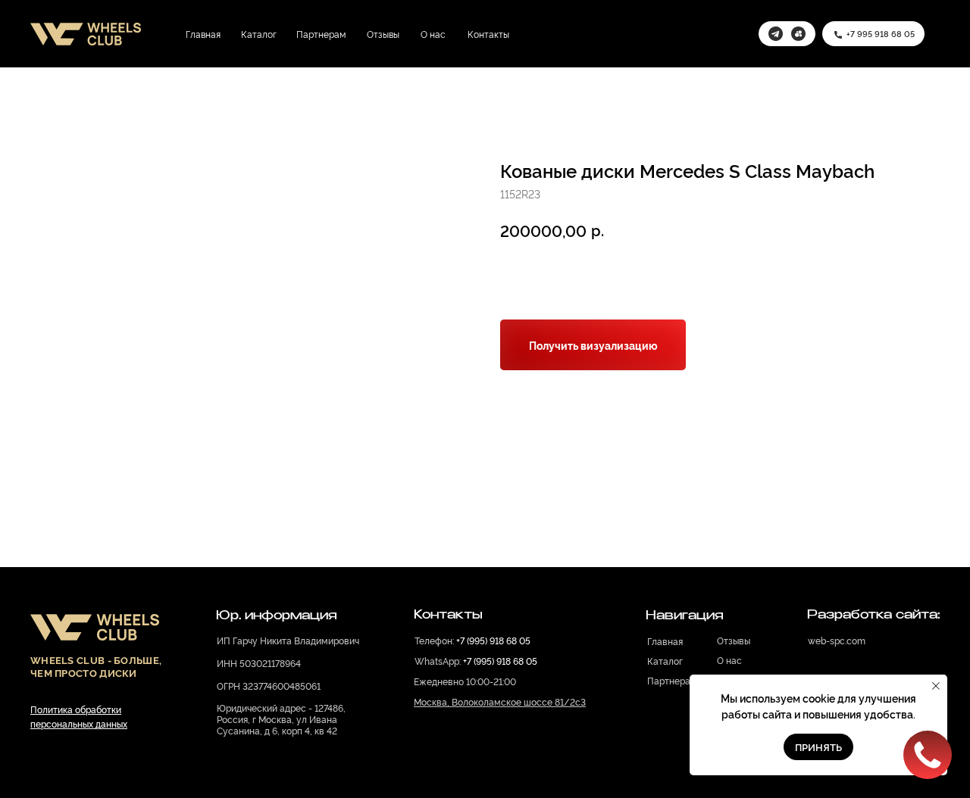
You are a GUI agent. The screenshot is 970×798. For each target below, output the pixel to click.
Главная (203, 33)
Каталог (259, 33)
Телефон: (472, 640)
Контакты (488, 33)
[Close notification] (935, 686)
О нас (433, 33)
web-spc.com (836, 640)
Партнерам (321, 33)
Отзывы (383, 33)
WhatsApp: (476, 660)
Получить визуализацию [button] (593, 345)
